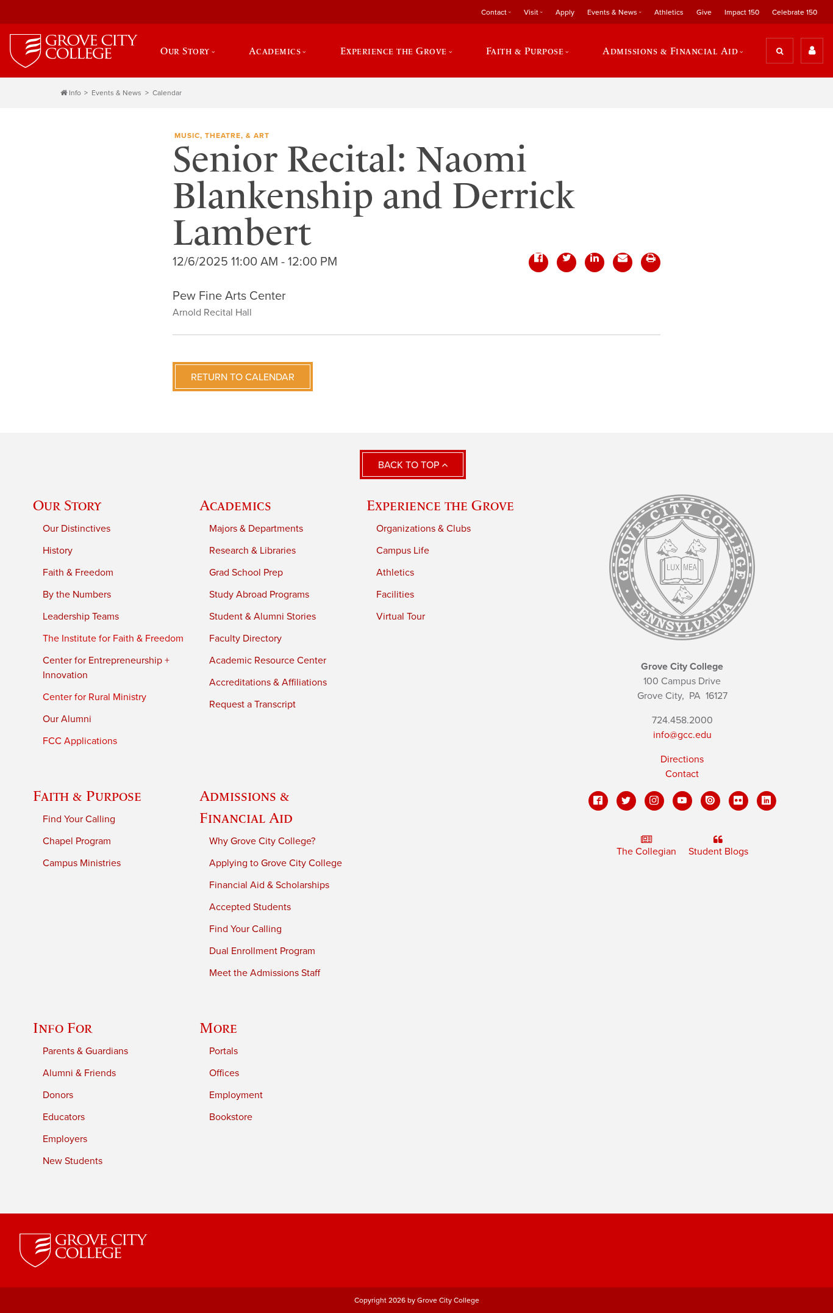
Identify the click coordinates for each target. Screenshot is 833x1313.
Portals (223, 1051)
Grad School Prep (246, 572)
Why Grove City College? (262, 841)
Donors (58, 1095)
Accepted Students (250, 907)
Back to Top (410, 465)
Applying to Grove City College (275, 863)
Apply (565, 12)
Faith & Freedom (78, 572)
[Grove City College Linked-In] (766, 801)
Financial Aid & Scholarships (269, 885)
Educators (64, 1117)
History (58, 550)
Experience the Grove (440, 505)
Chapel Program (77, 841)
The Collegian (646, 851)
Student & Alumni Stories (262, 616)
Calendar (167, 93)
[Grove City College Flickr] (738, 801)
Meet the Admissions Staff (264, 973)
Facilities (395, 594)
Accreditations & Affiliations (268, 682)
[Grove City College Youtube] (682, 801)
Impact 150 (741, 12)
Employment (236, 1095)
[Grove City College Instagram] (654, 801)
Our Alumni (67, 719)
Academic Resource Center (267, 660)
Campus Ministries (82, 863)
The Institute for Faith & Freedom (113, 638)
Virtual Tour (400, 616)
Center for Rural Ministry (94, 697)
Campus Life (402, 550)
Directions (682, 759)
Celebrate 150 (794, 12)
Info (75, 93)
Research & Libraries (252, 550)
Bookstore (230, 1117)
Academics (235, 505)
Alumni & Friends (79, 1073)
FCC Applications (80, 741)
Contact (682, 774)
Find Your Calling (79, 819)
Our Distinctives (76, 529)
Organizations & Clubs (423, 529)
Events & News (116, 93)
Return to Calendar (243, 377)
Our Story (67, 505)
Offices (224, 1073)
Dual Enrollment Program (262, 951)
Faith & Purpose (87, 795)
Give (704, 12)
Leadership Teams (81, 616)
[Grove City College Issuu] (710, 801)
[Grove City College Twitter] (626, 801)
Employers (65, 1139)
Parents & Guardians (85, 1051)
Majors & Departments (256, 529)
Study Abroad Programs (259, 594)
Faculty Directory (245, 638)
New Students (72, 1161)
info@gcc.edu (682, 735)
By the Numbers (77, 594)
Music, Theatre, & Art (222, 135)
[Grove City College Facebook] (598, 801)
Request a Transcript (252, 704)
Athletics (669, 12)
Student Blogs (718, 851)
